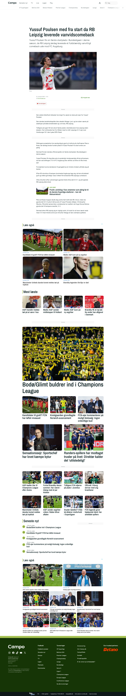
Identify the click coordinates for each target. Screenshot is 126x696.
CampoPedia (81, 652)
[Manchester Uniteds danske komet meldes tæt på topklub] (31, 502)
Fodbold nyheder (43, 649)
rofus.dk (85, 694)
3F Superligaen (23, 8)
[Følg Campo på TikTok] (17, 652)
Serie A (102, 8)
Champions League (114, 8)
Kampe (40, 655)
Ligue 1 (59, 671)
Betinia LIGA (35, 8)
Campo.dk (10, 657)
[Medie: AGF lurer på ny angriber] (73, 302)
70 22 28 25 (60, 694)
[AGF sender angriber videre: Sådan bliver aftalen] (52, 502)
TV (32, 3)
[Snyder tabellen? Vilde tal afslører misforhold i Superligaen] (73, 502)
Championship (73, 8)
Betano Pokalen (47, 8)
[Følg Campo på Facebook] (13, 652)
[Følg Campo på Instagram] (9, 652)
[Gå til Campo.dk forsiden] (16, 649)
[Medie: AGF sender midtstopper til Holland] (52, 302)
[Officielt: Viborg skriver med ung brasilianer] (94, 477)
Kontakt (79, 655)
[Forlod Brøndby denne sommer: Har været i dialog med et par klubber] (52, 477)
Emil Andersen (41, 98)
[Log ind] (99, 3)
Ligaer (44, 3)
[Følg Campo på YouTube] (21, 652)
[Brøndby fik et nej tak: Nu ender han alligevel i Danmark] (94, 302)
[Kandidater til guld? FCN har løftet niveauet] (35, 404)
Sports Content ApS (13, 658)
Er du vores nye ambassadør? (86, 662)
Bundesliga (60, 665)
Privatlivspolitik (82, 658)
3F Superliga (60, 649)
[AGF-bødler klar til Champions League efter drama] (31, 477)
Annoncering (81, 646)
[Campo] (12, 3)
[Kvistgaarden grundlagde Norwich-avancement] (63, 404)
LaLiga (95, 8)
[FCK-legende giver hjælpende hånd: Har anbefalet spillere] (94, 502)
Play (51, 3)
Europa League (61, 677)
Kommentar (41, 668)
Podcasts (40, 665)
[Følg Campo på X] (25, 652)
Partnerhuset (17, 670)
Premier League (60, 8)
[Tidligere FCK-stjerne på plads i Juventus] (73, 477)
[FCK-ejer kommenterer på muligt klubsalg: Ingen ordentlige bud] (91, 404)
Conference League (63, 681)
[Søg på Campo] (105, 3)
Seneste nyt (23, 3)
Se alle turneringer (62, 684)
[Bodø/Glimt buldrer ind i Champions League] (63, 354)
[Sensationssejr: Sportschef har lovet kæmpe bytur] (42, 437)
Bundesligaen (85, 8)
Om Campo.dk (81, 649)
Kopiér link (86, 97)
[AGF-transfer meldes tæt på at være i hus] (31, 302)
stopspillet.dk (69, 694)
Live (37, 3)
